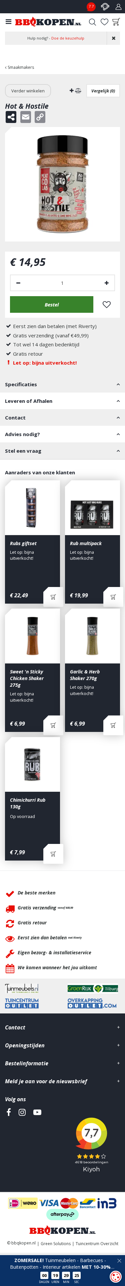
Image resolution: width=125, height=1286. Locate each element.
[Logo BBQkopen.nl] (48, 22)
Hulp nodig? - (55, 38)
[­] (8, 1142)
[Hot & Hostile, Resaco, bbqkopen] (62, 184)
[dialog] (116, 1277)
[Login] (118, 7)
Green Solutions (56, 1243)
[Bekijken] (116, 22)
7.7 (91, 6)
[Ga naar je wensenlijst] (104, 22)
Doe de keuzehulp (67, 38)
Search (92, 22)
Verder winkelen (28, 91)
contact (105, 7)
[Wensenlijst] (104, 22)
